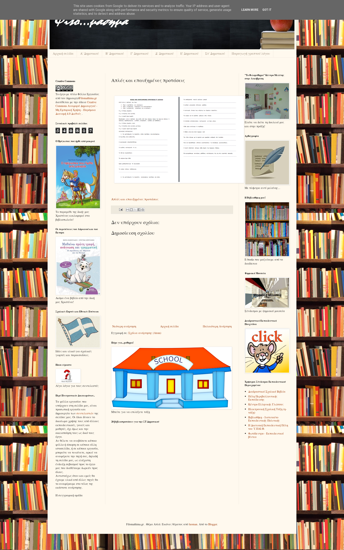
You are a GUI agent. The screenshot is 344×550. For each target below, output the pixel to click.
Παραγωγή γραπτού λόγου (251, 53)
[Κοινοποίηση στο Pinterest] (143, 210)
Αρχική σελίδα (63, 53)
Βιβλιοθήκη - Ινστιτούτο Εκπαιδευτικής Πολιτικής (264, 419)
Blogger (212, 524)
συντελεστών (85, 413)
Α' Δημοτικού (89, 53)
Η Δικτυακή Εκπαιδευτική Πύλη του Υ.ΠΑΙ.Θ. (268, 427)
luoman (193, 524)
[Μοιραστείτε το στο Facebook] (139, 210)
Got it (267, 9)
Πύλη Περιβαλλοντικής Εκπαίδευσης (262, 398)
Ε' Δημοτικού (189, 53)
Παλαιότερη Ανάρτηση (217, 326)
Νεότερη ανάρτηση (124, 326)
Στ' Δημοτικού (215, 53)
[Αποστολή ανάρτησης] (120, 209)
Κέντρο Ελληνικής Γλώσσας (265, 404)
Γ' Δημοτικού (140, 53)
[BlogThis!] (131, 210)
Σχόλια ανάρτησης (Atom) (144, 333)
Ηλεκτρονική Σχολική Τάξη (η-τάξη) (267, 410)
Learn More (249, 9)
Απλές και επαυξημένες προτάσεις (134, 199)
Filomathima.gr (88, 98)
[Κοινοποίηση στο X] (135, 210)
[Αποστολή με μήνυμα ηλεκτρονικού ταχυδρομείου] (128, 210)
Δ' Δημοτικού (164, 53)
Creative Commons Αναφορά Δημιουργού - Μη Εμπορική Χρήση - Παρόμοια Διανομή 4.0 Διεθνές (76, 108)
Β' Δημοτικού (115, 53)
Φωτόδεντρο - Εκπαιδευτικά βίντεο (266, 435)
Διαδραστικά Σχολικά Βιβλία (266, 391)
